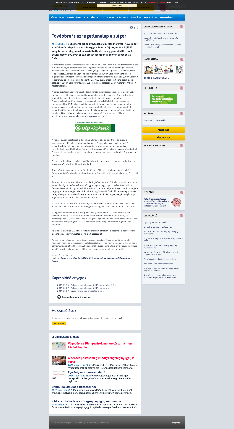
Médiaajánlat (104, 423)
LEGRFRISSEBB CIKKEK (65, 337)
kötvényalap (93, 258)
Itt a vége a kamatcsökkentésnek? (158, 264)
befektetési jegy (123, 258)
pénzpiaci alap (107, 258)
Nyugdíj (149, 192)
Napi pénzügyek (74, 17)
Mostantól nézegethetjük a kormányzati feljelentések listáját (161, 253)
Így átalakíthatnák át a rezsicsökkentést (160, 33)
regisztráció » (160, 120)
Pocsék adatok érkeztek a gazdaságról (160, 259)
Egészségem (122, 17)
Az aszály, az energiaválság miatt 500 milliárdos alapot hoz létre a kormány (160, 276)
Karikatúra (151, 59)
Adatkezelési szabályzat (62, 423)
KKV (86, 17)
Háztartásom (57, 17)
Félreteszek (108, 17)
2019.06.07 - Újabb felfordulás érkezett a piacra (80, 291)
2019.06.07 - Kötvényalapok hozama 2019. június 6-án (83, 288)
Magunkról (79, 423)
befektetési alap (68, 258)
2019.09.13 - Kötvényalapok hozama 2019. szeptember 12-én (87, 285)
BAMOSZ (82, 258)
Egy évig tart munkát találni (155, 222)
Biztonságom (150, 17)
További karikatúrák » (156, 78)
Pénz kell (95, 17)
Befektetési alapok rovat (88, 116)
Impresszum (91, 423)
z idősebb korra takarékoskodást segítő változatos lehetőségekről (156, 203)
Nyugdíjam (136, 17)
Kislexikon (164, 129)
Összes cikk (163, 137)
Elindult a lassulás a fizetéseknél (158, 227)
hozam (55, 261)
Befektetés (150, 88)
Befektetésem (166, 17)
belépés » (148, 120)
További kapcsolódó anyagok (76, 297)
